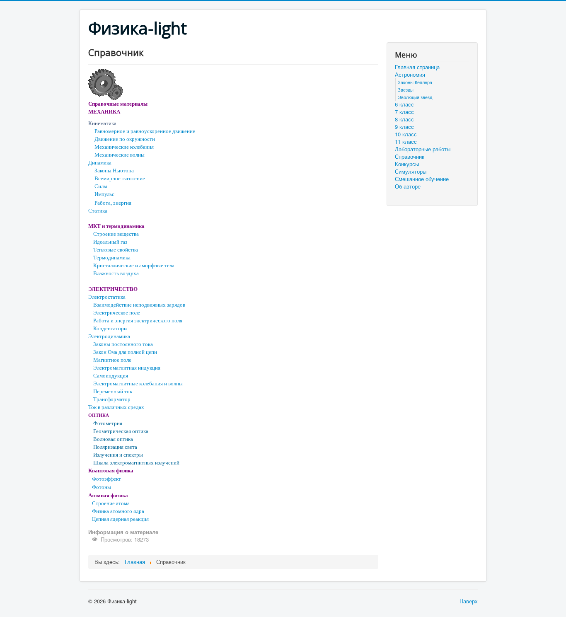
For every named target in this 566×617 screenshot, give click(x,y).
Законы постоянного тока (123, 344)
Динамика (99, 163)
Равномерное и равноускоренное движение (144, 131)
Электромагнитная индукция (126, 368)
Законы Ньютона (114, 170)
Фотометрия (107, 423)
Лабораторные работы (422, 149)
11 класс (406, 141)
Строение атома (111, 503)
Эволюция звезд (415, 97)
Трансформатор (112, 399)
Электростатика (107, 297)
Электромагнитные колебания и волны (138, 383)
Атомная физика (108, 495)
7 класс (404, 112)
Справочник (409, 156)
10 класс (406, 134)
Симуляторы (410, 171)
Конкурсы (407, 164)
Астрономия (410, 74)
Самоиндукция (110, 376)
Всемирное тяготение (119, 178)
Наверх (469, 601)
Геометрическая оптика (120, 431)
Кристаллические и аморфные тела (133, 265)
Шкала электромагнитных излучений (136, 463)
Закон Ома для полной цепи (125, 352)
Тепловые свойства (115, 250)
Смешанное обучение (422, 179)
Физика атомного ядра (118, 511)
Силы (100, 186)
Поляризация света (115, 447)
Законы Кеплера (415, 82)
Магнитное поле (112, 360)
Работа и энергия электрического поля (137, 320)
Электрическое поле (116, 313)
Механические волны (119, 155)
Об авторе (408, 186)
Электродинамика (109, 336)
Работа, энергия (112, 203)
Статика (97, 211)
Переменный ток (112, 391)
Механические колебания (124, 147)
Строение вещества (116, 234)
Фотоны (101, 487)
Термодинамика (112, 257)
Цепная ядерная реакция (120, 519)
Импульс (104, 194)
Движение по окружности (124, 139)
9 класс (404, 127)
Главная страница (417, 67)
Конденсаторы (110, 328)
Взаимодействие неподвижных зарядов (139, 305)
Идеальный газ (110, 242)
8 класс (404, 119)
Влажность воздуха (116, 273)
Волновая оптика (113, 439)
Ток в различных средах (116, 407)
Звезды (406, 89)
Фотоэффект (106, 479)
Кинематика (102, 123)
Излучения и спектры (118, 455)
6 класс (404, 104)
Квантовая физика (110, 470)
